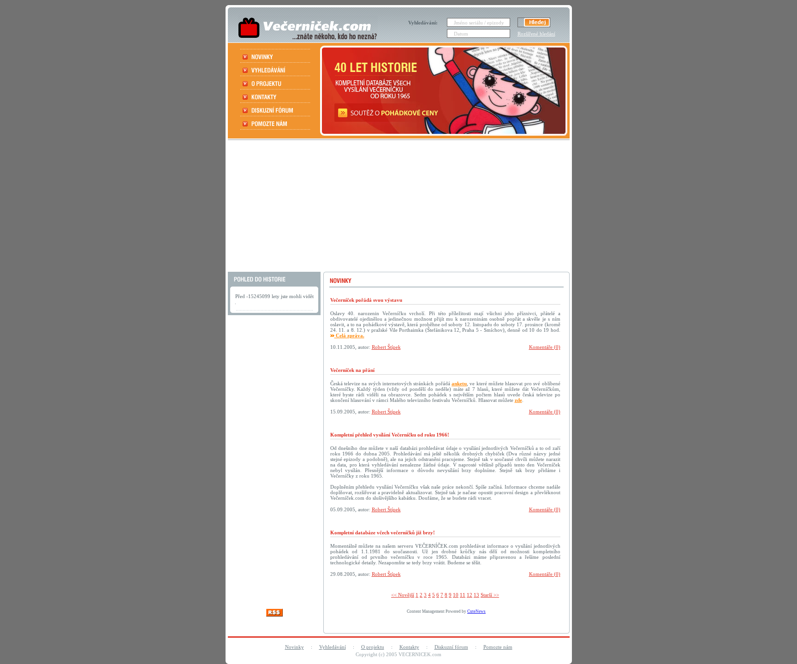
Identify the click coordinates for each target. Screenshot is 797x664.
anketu (459, 383)
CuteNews (476, 611)
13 (476, 595)
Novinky (294, 647)
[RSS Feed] (274, 614)
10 (455, 595)
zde (518, 400)
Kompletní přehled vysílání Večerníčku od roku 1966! (389, 434)
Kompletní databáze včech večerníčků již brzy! (382, 532)
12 (469, 595)
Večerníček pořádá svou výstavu (366, 300)
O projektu (372, 647)
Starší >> (490, 595)
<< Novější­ (402, 595)
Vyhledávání (332, 647)
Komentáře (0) (544, 347)
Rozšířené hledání (536, 33)
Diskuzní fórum (451, 647)
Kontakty (409, 647)
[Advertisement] (398, 207)
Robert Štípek (386, 347)
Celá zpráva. (349, 335)
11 (462, 595)
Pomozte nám (497, 647)
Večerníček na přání (352, 370)
